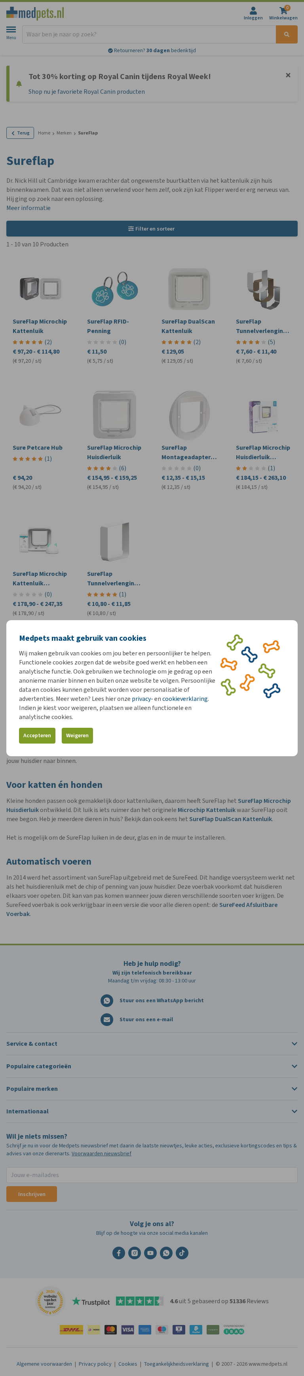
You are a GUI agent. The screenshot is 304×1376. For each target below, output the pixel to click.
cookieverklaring (185, 699)
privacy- (142, 699)
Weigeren (77, 735)
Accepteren (37, 735)
